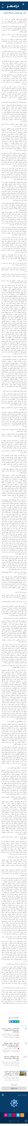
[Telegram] (18, 1115)
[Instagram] (6, 1115)
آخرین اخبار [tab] (14, 1084)
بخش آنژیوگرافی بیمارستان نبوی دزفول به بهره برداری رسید (11, 1058)
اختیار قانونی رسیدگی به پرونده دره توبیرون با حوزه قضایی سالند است (10, 1030)
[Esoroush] (10, 1115)
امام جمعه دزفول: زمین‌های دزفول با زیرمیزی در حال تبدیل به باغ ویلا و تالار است (10, 1044)
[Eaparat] (14, 1115)
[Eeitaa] (22, 1115)
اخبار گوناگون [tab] (14, 1088)
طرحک (10, 1121)
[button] (3, 4)
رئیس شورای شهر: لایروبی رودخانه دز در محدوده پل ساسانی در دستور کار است (11, 1073)
